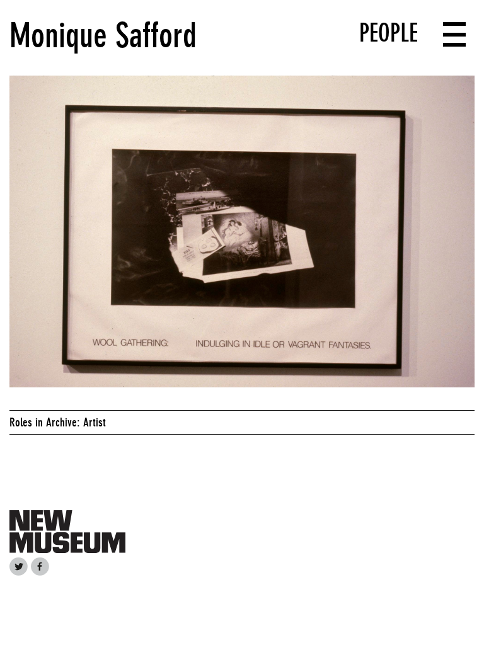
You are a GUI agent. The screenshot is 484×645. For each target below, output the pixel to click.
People (388, 32)
